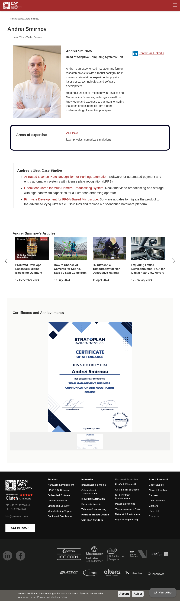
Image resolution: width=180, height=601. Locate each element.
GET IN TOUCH (20, 527)
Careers (153, 505)
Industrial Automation (93, 498)
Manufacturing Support (60, 511)
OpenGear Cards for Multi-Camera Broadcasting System (63, 188)
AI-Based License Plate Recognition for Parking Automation (65, 176)
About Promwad (158, 479)
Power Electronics (125, 503)
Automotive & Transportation (89, 492)
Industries (87, 479)
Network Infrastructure (127, 514)
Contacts (154, 516)
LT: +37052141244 (15, 509)
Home (13, 19)
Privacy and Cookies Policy (52, 597)
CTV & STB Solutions (127, 489)
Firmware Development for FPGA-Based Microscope (61, 199)
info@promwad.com (16, 516)
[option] (32, 260)
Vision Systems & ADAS (128, 509)
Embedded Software (59, 495)
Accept (124, 593)
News (20, 19)
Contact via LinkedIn (151, 53)
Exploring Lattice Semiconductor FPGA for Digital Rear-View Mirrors (148, 269)
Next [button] (173, 260)
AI (67, 132)
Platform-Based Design (95, 514)
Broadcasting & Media (93, 484)
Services (53, 479)
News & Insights (158, 490)
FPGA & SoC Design (59, 490)
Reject (138, 593)
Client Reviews (157, 500)
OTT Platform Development (122, 496)
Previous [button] (6, 260)
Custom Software (57, 500)
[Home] (12, 5)
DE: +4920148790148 (17, 505)
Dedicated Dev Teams (60, 516)
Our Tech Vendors (92, 519)
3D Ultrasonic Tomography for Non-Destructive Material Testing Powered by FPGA (107, 273)
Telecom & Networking (93, 509)
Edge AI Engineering (126, 519)
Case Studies (156, 484)
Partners (153, 495)
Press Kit (154, 511)
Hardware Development (61, 484)
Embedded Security (58, 505)
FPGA (74, 132)
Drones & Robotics (91, 504)
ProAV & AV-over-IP (126, 484)
